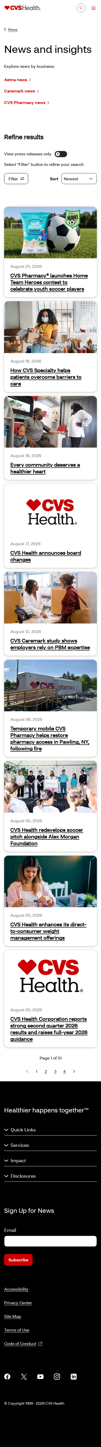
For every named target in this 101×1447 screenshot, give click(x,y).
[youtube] (40, 1377)
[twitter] (24, 1377)
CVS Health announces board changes (45, 556)
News (13, 29)
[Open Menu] (91, 8)
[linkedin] (73, 1377)
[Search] (81, 8)
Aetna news (15, 79)
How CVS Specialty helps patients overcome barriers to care (46, 377)
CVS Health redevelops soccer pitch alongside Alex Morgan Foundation (46, 836)
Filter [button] (13, 178)
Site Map (12, 1316)
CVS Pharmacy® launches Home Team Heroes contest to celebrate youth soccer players (49, 282)
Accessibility (16, 1289)
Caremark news (19, 90)
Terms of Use (16, 1329)
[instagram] (57, 1377)
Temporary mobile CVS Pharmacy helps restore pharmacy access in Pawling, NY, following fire (49, 738)
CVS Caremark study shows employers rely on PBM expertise (50, 643)
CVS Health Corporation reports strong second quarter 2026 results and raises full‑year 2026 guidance (49, 1028)
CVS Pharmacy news (24, 102)
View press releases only (28, 153)
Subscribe (18, 1259)
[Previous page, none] (27, 1071)
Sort (54, 178)
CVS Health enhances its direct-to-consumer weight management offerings (48, 931)
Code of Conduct (20, 1343)
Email (10, 1230)
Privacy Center (18, 1302)
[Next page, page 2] (74, 1071)
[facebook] (7, 1377)
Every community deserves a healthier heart (45, 468)
